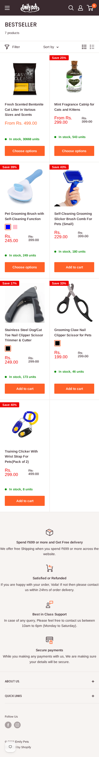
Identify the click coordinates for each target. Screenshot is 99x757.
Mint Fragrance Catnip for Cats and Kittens (74, 106)
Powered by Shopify (18, 747)
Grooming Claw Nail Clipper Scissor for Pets (73, 332)
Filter (16, 47)
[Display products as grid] (84, 47)
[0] (90, 8)
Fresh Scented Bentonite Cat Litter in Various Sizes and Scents (24, 109)
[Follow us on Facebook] (8, 725)
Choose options (24, 151)
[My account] (80, 8)
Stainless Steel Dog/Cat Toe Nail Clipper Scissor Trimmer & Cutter (24, 335)
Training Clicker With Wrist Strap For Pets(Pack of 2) (21, 456)
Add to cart (74, 267)
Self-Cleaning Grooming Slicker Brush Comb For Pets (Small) (73, 219)
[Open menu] (7, 8)
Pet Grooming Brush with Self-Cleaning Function (24, 216)
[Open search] (71, 8)
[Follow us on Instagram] (17, 725)
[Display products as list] (92, 47)
